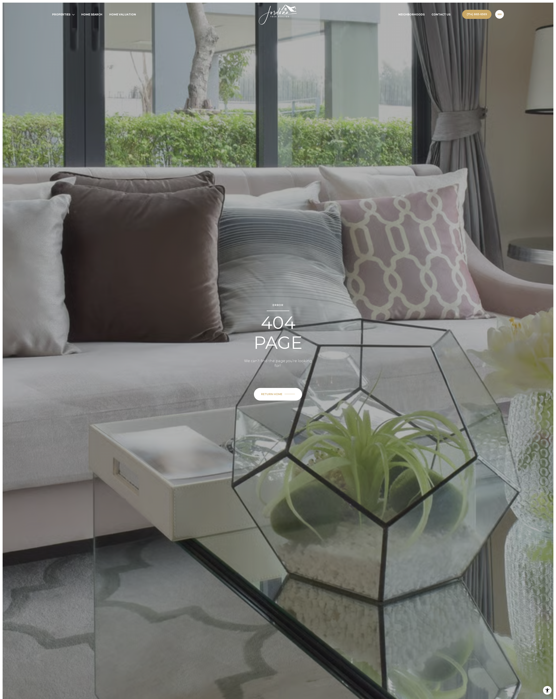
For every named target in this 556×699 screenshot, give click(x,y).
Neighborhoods (411, 14)
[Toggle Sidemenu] (499, 14)
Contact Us (441, 14)
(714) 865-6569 (477, 14)
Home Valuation (122, 14)
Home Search (91, 14)
